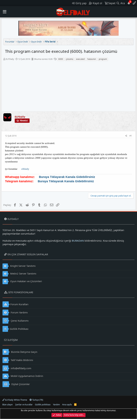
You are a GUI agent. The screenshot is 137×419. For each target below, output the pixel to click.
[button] (5, 11)
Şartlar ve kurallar (24, 404)
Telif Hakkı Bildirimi (21, 360)
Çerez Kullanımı (19, 320)
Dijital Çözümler (20, 384)
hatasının (91, 59)
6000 (60, 59)
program (103, 59)
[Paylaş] (126, 136)
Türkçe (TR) (37, 399)
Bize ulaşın (7, 404)
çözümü (69, 59)
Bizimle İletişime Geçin (23, 352)
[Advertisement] (68, 86)
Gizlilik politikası (42, 404)
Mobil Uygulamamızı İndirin (26, 376)
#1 (130, 135)
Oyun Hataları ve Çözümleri (26, 281)
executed (80, 59)
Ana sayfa (67, 404)
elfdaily (25, 169)
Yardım (56, 404)
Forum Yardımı (19, 312)
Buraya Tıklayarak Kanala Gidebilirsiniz (67, 177)
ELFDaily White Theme (16, 399)
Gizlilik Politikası (19, 328)
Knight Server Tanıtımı (23, 265)
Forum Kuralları (19, 304)
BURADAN (78, 240)
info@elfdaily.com (20, 368)
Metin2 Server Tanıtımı (23, 273)
